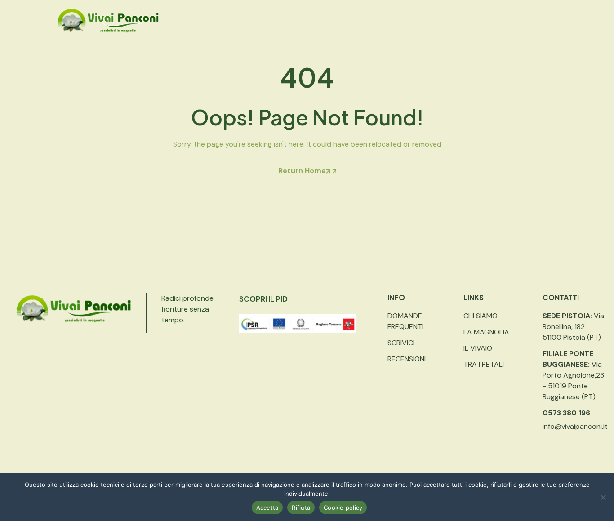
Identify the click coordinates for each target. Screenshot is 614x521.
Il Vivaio (314, 22)
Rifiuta (301, 507)
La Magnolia (199, 22)
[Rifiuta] (602, 497)
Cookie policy (343, 507)
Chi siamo (261, 22)
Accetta (267, 507)
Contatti (435, 22)
